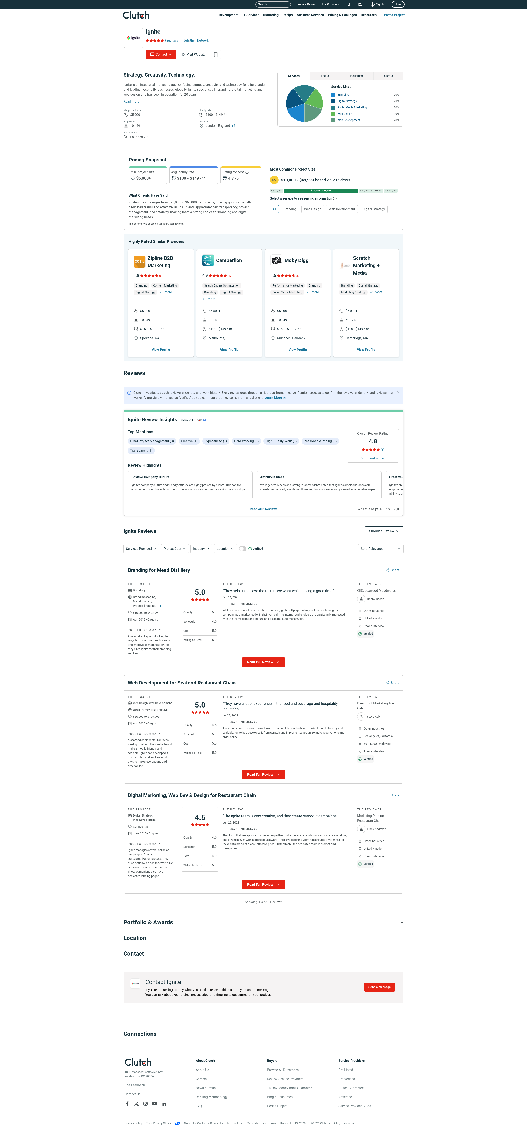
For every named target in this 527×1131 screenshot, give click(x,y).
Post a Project (394, 15)
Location (223, 549)
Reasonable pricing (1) (320, 441)
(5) (160, 275)
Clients (388, 76)
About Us (202, 1070)
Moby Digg (296, 260)
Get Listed (345, 1070)
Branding (343, 94)
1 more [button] (167, 292)
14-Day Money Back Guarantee (289, 1088)
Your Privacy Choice (159, 1123)
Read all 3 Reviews (263, 509)
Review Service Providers (285, 1079)
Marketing (271, 15)
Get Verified (346, 1079)
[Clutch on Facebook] (127, 1104)
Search (262, 4)
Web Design (344, 113)
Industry (199, 549)
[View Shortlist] (348, 4)
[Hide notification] (398, 392)
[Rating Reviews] (154, 40)
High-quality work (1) (281, 441)
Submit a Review (381, 531)
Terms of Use (235, 1123)
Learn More (273, 398)
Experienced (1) (216, 441)
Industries (356, 76)
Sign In (380, 4)
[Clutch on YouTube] (154, 1104)
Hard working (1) (246, 441)
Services (294, 76)
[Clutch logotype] (135, 15)
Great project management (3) (152, 441)
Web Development (348, 120)
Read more (131, 101)
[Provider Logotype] (133, 38)
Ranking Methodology (212, 1097)
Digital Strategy (347, 101)
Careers (201, 1079)
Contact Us (132, 1094)
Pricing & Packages (342, 15)
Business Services (310, 15)
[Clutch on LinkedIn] (164, 1104)
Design (288, 15)
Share (395, 570)
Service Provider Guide (354, 1106)
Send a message (379, 987)
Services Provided (139, 549)
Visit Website (196, 54)
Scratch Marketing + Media (366, 265)
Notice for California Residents (203, 1123)
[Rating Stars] (149, 275)
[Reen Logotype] (140, 262)
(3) (382, 449)
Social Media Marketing (352, 107)
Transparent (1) (141, 450)
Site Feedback (135, 1085)
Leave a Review (306, 4)
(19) (230, 275)
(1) (297, 275)
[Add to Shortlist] (216, 54)
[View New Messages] (360, 4)
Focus (325, 76)
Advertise (345, 1097)
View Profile (161, 350)
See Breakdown (370, 458)
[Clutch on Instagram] (145, 1104)
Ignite (153, 31)
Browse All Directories (283, 1070)
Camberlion (229, 260)
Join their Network (196, 40)
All (274, 209)
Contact (161, 54)
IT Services (251, 15)
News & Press (206, 1088)
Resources (369, 15)
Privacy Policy (133, 1123)
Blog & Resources (280, 1097)
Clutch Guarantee (351, 1088)
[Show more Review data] (263, 662)
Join (398, 4)
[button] (141, 548)
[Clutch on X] (136, 1104)
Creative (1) (189, 441)
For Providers (330, 4)
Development (228, 15)
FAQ (199, 1106)
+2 (233, 126)
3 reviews (171, 41)
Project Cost (172, 549)
